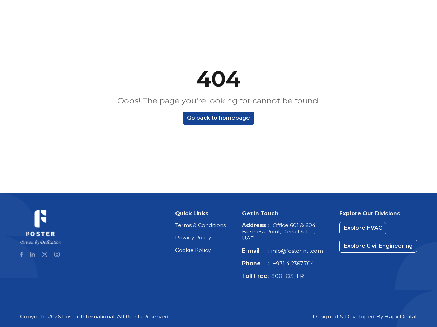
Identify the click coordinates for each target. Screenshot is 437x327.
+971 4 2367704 (293, 263)
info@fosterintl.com (297, 250)
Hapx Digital (400, 316)
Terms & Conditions (200, 225)
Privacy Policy (193, 237)
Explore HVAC (307, 22)
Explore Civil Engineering (378, 22)
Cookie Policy (193, 250)
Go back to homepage (218, 118)
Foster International (88, 316)
